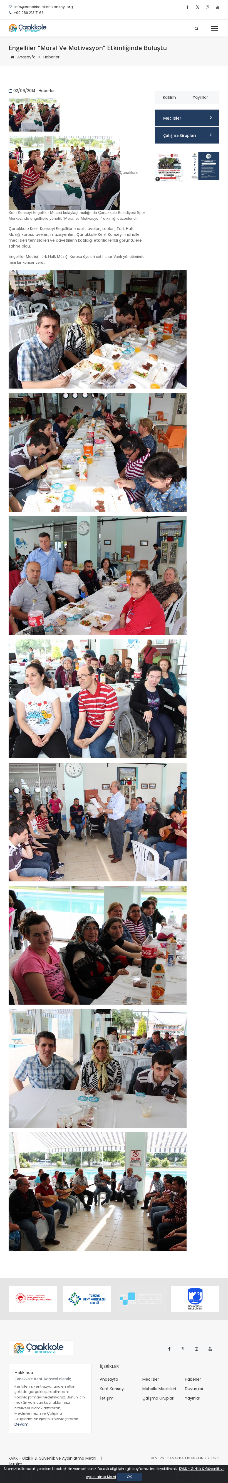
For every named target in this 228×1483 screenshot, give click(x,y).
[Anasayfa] (29, 28)
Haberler (51, 57)
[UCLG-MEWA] (141, 1299)
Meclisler (172, 118)
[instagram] (208, 7)
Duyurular (194, 1388)
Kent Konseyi (112, 1388)
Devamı (21, 1424)
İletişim (106, 1398)
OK (129, 1476)
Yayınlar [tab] (200, 97)
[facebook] (188, 7)
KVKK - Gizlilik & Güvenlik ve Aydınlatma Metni (52, 1458)
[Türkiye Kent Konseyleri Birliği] (87, 1299)
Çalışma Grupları (179, 135)
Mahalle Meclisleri (159, 1388)
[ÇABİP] (169, 166)
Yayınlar (192, 1398)
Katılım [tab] (169, 97)
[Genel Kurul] (205, 166)
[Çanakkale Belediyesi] (195, 1299)
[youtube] (217, 7)
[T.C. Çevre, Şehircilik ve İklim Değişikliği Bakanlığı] (33, 1299)
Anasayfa (26, 57)
